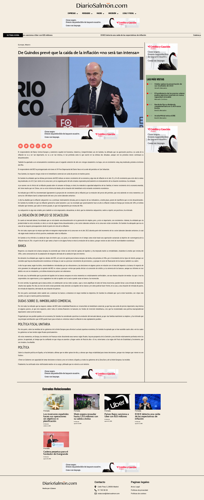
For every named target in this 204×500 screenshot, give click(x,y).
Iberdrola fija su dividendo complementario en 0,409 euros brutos (167, 106)
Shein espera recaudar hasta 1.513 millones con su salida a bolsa (86, 416)
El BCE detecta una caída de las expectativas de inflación (96, 35)
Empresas (72, 13)
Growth (157, 88)
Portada (46, 411)
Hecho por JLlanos (49, 488)
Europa (21, 45)
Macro (99, 13)
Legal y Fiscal (128, 13)
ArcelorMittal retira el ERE (164, 116)
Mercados (86, 13)
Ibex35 (156, 110)
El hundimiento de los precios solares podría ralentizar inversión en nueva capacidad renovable (169, 95)
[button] (20, 146)
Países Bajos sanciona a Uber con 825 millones (116, 415)
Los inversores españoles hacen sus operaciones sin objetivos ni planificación (56, 418)
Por (46, 424)
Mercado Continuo (160, 99)
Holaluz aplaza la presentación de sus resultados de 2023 (168, 85)
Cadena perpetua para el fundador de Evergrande (55, 452)
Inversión (112, 13)
